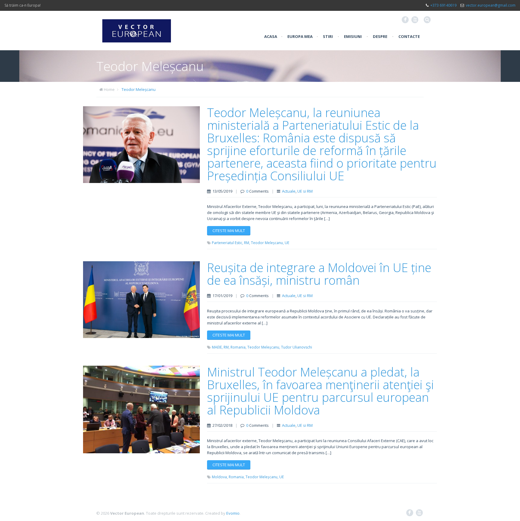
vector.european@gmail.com (490, 5)
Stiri (328, 36)
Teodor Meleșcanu (139, 89)
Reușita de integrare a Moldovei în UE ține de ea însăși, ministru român (319, 273)
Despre (380, 36)
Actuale (289, 191)
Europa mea (300, 36)
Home (109, 89)
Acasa (270, 36)
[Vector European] (136, 27)
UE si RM (305, 191)
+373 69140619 (443, 5)
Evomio (233, 513)
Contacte (409, 36)
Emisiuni (353, 36)
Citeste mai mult (228, 230)
